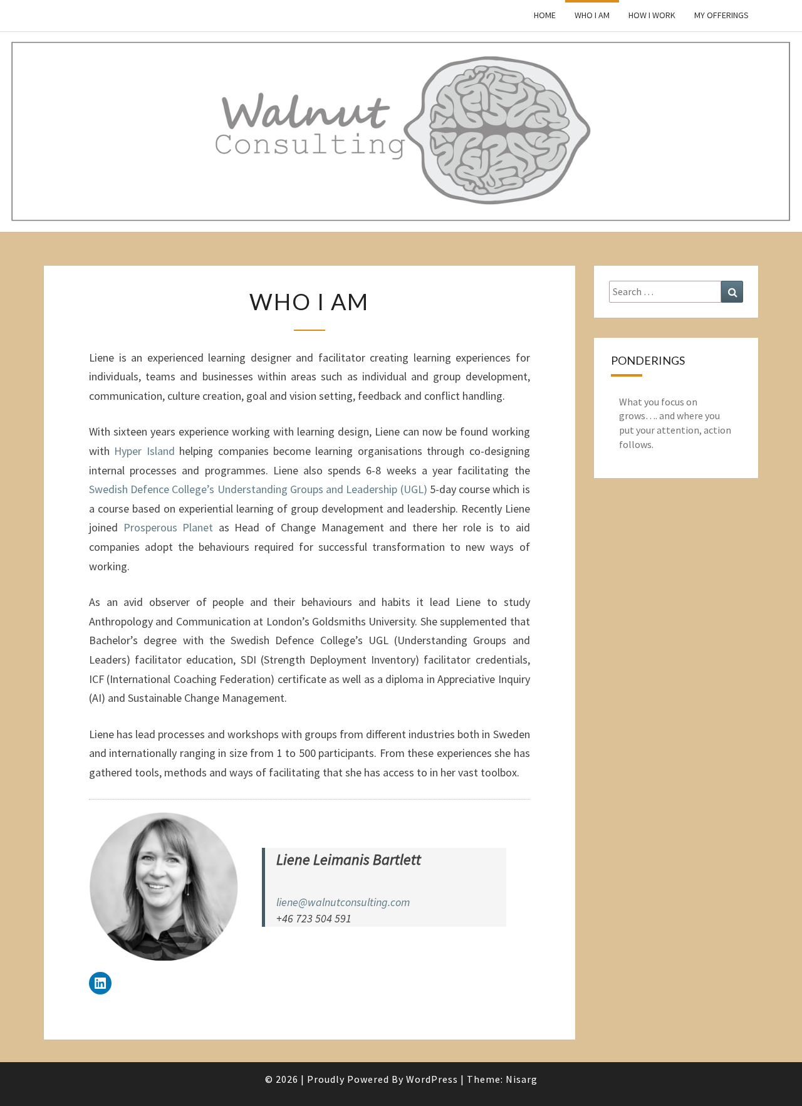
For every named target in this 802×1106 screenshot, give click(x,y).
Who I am (592, 15)
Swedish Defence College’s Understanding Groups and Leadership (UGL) (258, 489)
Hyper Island (144, 451)
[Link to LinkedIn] (100, 983)
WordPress (432, 1079)
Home (545, 15)
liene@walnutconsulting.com (343, 902)
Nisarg (522, 1079)
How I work (651, 15)
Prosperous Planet (168, 527)
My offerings (721, 15)
